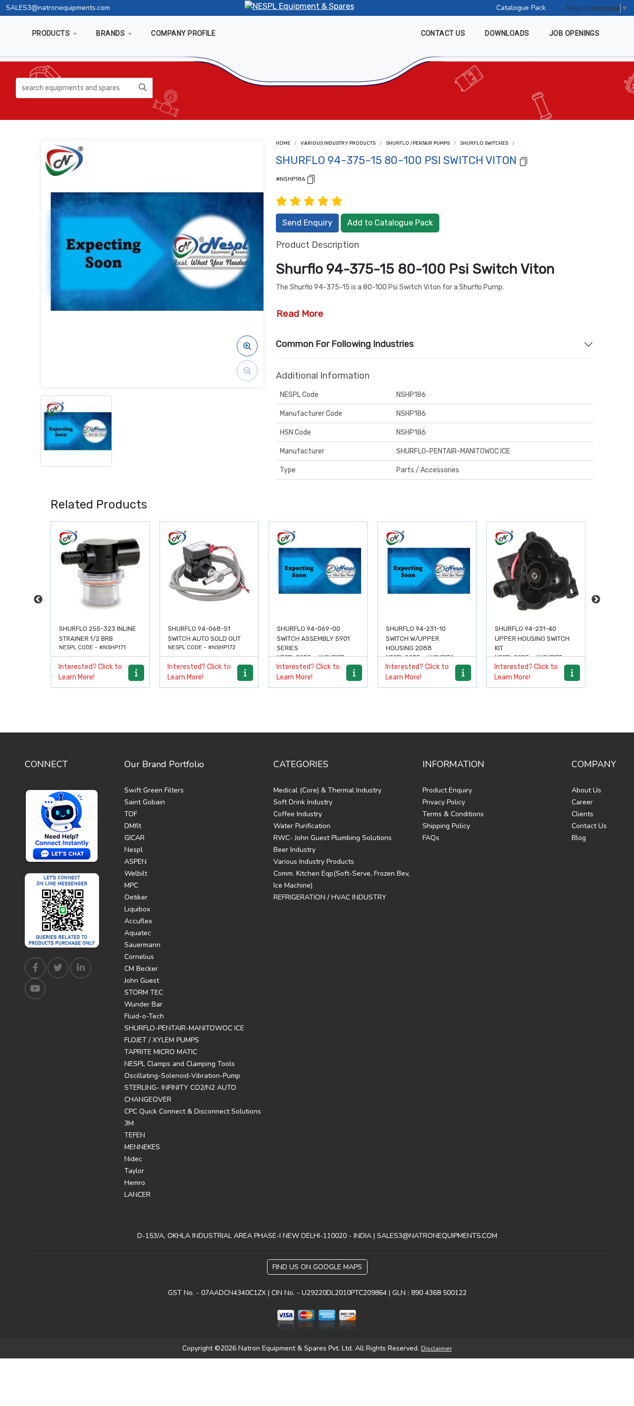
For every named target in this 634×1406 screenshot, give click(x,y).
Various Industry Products (338, 143)
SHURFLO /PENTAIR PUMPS (418, 143)
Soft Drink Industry (302, 802)
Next (596, 600)
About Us (586, 790)
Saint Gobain (144, 802)
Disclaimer (436, 1348)
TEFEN (134, 1135)
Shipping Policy (446, 826)
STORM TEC (143, 992)
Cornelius (139, 956)
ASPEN (135, 861)
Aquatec (137, 933)
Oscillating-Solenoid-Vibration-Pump (182, 1075)
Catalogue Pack (521, 7)
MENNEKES (142, 1147)
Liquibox (137, 909)
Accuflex (138, 921)
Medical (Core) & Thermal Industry (327, 790)
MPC (131, 885)
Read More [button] (299, 313)
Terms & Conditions (453, 814)
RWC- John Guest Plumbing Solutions (332, 838)
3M (129, 1123)
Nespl (133, 849)
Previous (38, 600)
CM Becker (141, 968)
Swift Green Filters (154, 790)
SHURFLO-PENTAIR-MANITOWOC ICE (184, 1028)
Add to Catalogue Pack (390, 222)
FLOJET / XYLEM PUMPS (161, 1040)
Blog (579, 838)
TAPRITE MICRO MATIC (160, 1052)
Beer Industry (294, 849)
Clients (582, 814)
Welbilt (135, 873)
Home (283, 143)
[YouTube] (35, 988)
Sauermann (142, 945)
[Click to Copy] (523, 161)
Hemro (134, 1182)
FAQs (431, 838)
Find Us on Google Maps (317, 1267)
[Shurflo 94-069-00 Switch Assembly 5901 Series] (210, 571)
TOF (130, 814)
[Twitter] (58, 967)
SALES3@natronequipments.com (58, 7)
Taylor (134, 1171)
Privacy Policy (444, 802)
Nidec (133, 1159)
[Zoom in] (247, 346)
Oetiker (136, 897)
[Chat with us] (64, 826)
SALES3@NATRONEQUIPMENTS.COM (437, 1235)
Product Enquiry (447, 790)
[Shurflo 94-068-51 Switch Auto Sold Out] (101, 571)
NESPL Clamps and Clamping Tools (179, 1064)
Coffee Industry (297, 814)
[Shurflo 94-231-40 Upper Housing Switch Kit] (428, 571)
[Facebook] (35, 967)
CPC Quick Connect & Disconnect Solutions (192, 1111)
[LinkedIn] (80, 967)
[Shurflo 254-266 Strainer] (537, 571)
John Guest (141, 980)
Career (582, 802)
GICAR (134, 838)
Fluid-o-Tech (144, 1016)
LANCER (137, 1194)
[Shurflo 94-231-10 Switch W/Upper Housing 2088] (319, 571)
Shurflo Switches (484, 143)
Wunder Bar (143, 1004)
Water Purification (301, 826)
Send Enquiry (307, 222)
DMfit (132, 826)
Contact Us (589, 826)
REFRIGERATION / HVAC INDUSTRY (329, 897)
